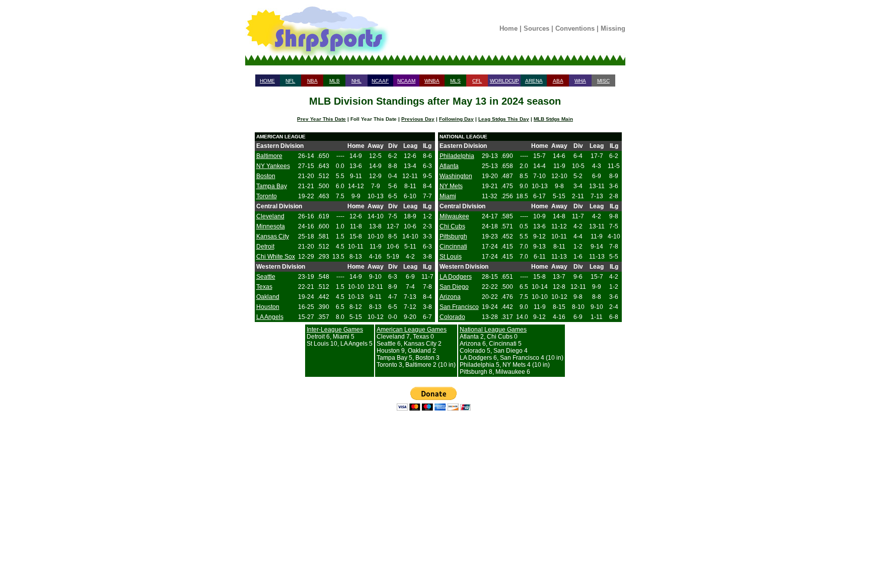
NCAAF (380, 81)
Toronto (266, 196)
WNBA (432, 81)
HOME (267, 81)
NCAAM (406, 81)
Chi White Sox (275, 256)
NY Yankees (273, 166)
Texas (264, 286)
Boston (265, 176)
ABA (558, 81)
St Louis (451, 256)
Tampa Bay (271, 186)
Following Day (456, 119)
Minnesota (270, 226)
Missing (613, 28)
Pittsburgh (453, 236)
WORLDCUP (504, 81)
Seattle (265, 276)
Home (508, 28)
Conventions (575, 28)
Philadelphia (457, 155)
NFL (290, 81)
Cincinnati (453, 246)
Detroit (265, 246)
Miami (448, 196)
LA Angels (269, 316)
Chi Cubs (452, 226)
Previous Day (417, 119)
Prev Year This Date (321, 119)
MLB (334, 81)
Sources (536, 28)
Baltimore (269, 155)
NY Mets (451, 186)
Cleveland (270, 216)
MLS (455, 81)
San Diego (454, 286)
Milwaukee (454, 216)
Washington (456, 176)
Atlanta (449, 166)
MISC (603, 81)
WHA (580, 81)
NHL (356, 81)
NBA (312, 81)
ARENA (534, 81)
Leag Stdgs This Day (503, 119)
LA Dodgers (456, 276)
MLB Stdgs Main (553, 119)
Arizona (450, 296)
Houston (267, 306)
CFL (477, 81)
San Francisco (459, 306)
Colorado (452, 316)
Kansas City (272, 236)
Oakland (267, 296)
